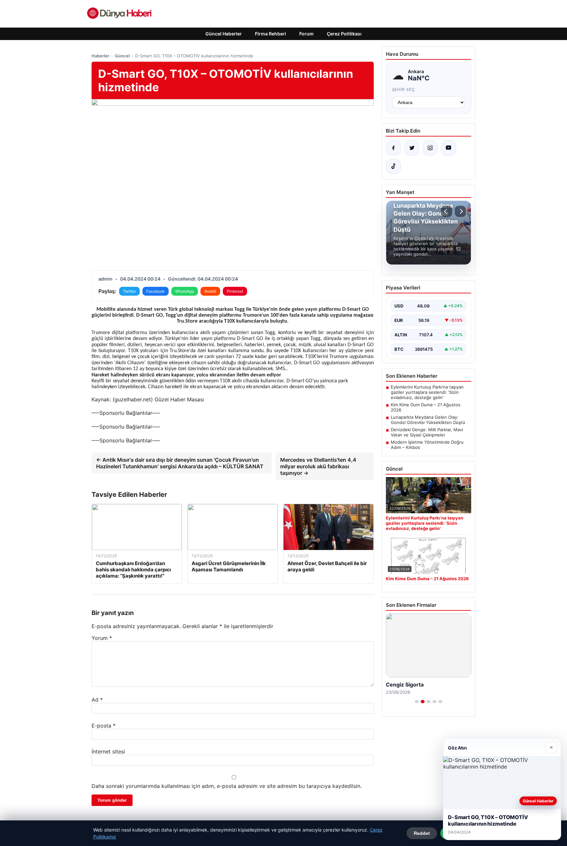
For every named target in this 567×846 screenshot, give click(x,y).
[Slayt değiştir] (417, 701)
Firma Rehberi (270, 33)
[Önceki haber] (446, 211)
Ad (97, 699)
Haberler (100, 55)
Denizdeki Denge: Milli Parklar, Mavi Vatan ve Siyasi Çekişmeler (427, 432)
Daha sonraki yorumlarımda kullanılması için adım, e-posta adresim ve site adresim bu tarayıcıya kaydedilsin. (227, 786)
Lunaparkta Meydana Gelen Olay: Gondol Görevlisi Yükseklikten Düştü (428, 419)
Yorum (102, 638)
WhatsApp (184, 291)
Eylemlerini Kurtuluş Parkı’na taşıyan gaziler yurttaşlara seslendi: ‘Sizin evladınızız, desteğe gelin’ (427, 392)
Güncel (122, 55)
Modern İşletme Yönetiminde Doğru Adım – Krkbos (427, 444)
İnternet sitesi (108, 751)
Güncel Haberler (223, 33)
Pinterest (235, 291)
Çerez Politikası (344, 33)
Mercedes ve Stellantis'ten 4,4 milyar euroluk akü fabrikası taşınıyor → (318, 466)
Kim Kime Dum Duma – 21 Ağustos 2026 (425, 407)
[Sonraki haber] (460, 211)
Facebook (155, 291)
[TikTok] (393, 166)
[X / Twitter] (411, 148)
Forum (306, 33)
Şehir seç (403, 89)
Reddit (210, 291)
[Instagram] (430, 148)
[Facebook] (393, 148)
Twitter (129, 291)
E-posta (104, 725)
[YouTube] (448, 148)
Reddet (422, 833)
